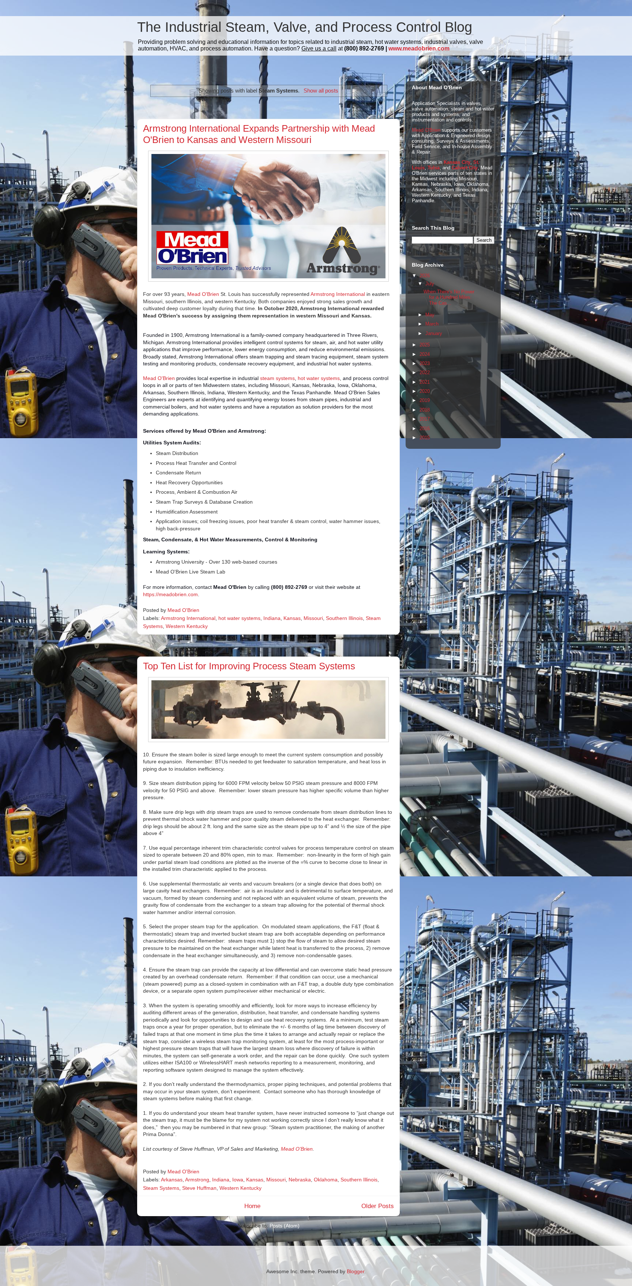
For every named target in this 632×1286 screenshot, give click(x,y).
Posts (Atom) (285, 1226)
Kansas (292, 618)
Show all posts (321, 90)
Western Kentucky (187, 626)
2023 (425, 363)
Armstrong (197, 1179)
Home (252, 1206)
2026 (425, 275)
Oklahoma (326, 1179)
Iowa (237, 1179)
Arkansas (172, 1179)
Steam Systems (161, 1188)
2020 (425, 391)
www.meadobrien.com (418, 48)
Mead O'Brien (203, 294)
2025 (425, 344)
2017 (425, 419)
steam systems (277, 378)
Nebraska (300, 1179)
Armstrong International (338, 294)
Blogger (355, 1271)
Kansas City (457, 162)
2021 (425, 382)
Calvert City (465, 167)
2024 (425, 354)
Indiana (272, 618)
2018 (425, 410)
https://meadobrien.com (170, 594)
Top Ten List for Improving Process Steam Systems (249, 666)
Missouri (313, 618)
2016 (425, 428)
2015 (425, 437)
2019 (425, 400)
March (432, 324)
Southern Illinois (344, 618)
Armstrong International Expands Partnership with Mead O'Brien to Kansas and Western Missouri (259, 134)
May (429, 314)
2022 (425, 372)
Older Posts (377, 1206)
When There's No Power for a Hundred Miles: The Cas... (449, 297)
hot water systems (319, 378)
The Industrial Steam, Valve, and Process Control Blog (304, 27)
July (429, 283)
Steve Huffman (199, 1188)
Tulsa (434, 167)
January (433, 333)
